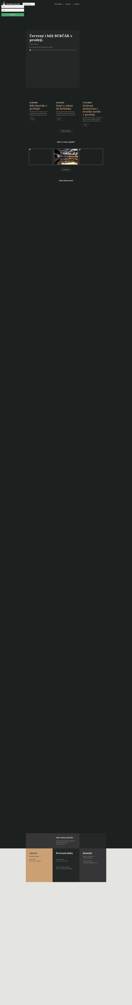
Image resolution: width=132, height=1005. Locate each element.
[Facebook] (125, 4)
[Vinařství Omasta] (66, 233)
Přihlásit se (12, 14)
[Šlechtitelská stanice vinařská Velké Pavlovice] (66, 227)
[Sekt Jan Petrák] (66, 240)
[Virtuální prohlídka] (128, 4)
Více (32, 119)
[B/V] (66, 221)
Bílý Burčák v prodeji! (38, 107)
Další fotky (66, 169)
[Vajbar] (66, 203)
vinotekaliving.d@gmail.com (90, 862)
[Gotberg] (66, 246)
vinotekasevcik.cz (60, 844)
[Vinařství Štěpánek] (66, 215)
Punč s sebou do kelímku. (64, 107)
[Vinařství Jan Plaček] (66, 190)
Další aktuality (66, 131)
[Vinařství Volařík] (66, 196)
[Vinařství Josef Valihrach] (66, 209)
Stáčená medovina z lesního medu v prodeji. (92, 110)
